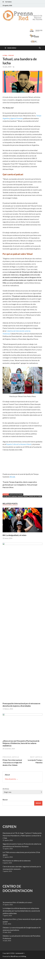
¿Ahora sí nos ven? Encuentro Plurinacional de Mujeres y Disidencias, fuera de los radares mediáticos (21, 743)
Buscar (5, 800)
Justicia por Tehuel (16, 494)
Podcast (11, 55)
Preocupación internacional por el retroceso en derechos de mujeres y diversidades (21, 704)
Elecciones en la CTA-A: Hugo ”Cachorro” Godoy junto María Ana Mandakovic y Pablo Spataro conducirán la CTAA (22, 835)
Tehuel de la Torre (35, 496)
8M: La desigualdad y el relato (14, 535)
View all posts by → (11, 779)
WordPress (14, 956)
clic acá (12, 477)
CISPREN (9, 827)
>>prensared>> (20, 953)
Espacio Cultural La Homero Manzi (18, 444)
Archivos (6, 789)
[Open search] (39, 48)
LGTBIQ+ (5, 55)
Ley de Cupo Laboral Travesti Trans (15, 496)
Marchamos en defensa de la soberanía (16, 861)
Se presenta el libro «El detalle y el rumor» (17, 902)
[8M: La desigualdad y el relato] (22, 521)
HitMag (23, 956)
